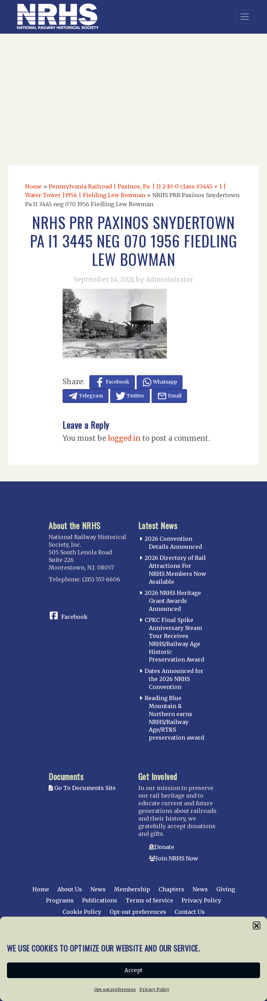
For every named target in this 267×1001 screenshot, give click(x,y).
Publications (99, 900)
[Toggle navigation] (244, 17)
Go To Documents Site (84, 787)
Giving (225, 889)
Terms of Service (149, 900)
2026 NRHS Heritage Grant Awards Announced (173, 600)
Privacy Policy (154, 989)
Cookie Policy (82, 911)
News (98, 889)
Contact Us (190, 911)
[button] (256, 925)
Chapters (171, 889)
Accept (133, 970)
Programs (60, 900)
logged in (124, 438)
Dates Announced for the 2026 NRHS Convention (174, 678)
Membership (132, 889)
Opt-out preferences (115, 989)
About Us (69, 889)
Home (33, 186)
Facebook (74, 616)
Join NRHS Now (177, 858)
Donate (164, 846)
